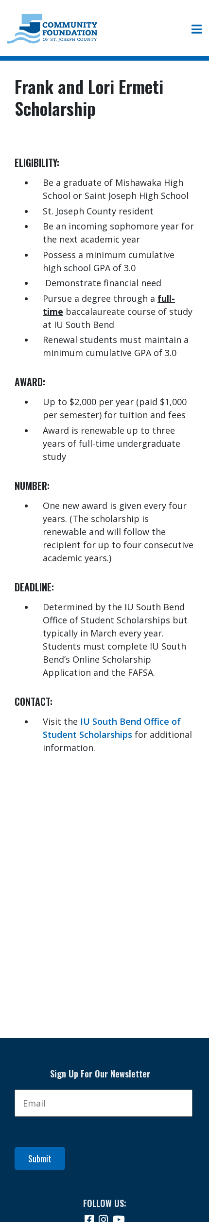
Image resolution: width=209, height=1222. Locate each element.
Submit (40, 1158)
